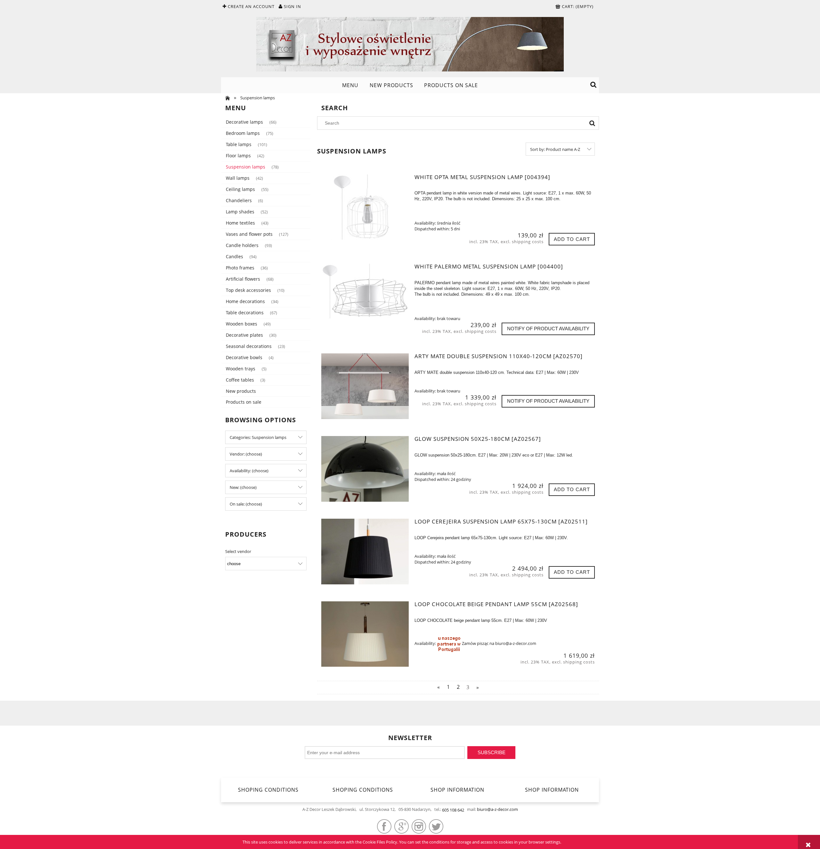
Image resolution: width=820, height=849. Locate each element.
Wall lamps (238, 178)
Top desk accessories (248, 290)
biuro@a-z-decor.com (497, 809)
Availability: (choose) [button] (249, 471)
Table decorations (245, 312)
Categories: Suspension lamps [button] (258, 437)
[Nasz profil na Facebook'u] (384, 826)
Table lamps (238, 144)
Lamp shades (240, 212)
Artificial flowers (243, 279)
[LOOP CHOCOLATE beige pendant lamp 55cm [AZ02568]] (365, 634)
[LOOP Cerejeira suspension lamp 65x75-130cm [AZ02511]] (365, 551)
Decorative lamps (244, 122)
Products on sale (243, 402)
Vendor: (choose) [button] (246, 454)
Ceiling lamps (240, 189)
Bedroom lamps (243, 133)
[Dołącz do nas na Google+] (401, 826)
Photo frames (240, 268)
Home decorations (245, 301)
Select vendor (238, 551)
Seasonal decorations (249, 346)
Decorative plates (244, 335)
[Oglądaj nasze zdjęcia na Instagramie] (419, 826)
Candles (234, 256)
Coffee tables (240, 380)
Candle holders (242, 245)
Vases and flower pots (249, 234)
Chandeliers (239, 200)
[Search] (592, 123)
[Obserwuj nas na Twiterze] (436, 826)
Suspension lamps (245, 167)
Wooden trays (240, 369)
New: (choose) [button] (243, 487)
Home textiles (240, 223)
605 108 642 (453, 810)
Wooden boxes (241, 324)
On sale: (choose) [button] (246, 504)
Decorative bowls (244, 357)
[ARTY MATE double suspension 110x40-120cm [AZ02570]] (365, 386)
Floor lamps (238, 155)
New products (241, 391)
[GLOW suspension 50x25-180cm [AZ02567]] (365, 468)
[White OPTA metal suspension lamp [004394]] (365, 207)
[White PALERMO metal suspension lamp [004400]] (365, 296)
